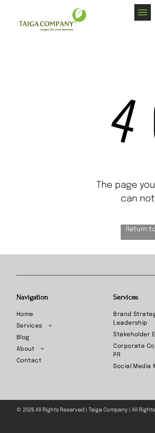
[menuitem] (62, 315)
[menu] (142, 12)
